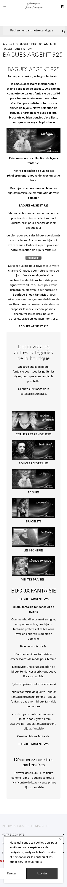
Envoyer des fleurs (26, 772)
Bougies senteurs (43, 777)
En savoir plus (33, 861)
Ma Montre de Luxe (24, 782)
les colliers (35, 313)
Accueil (7, 44)
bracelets (28, 318)
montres (50, 318)
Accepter (42, 873)
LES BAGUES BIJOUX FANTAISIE (35, 44)
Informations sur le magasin (25, 826)
